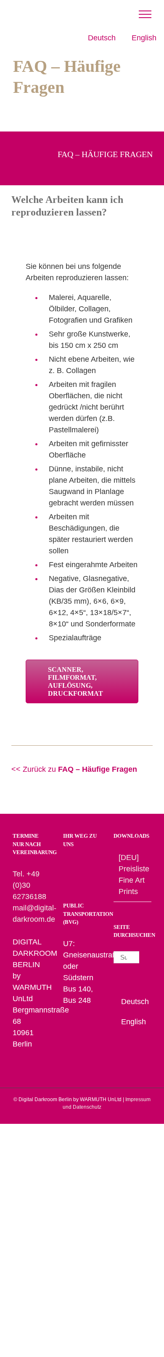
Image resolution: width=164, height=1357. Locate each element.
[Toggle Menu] (145, 14)
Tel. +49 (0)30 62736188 (29, 885)
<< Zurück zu (74, 769)
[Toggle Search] (109, 14)
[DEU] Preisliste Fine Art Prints (133, 874)
